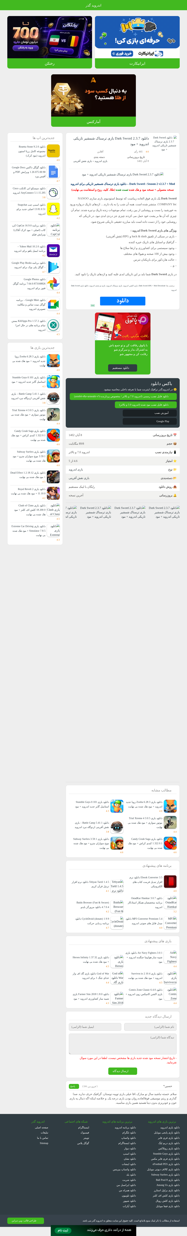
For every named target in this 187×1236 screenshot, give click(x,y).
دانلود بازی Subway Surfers (164, 1184)
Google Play (161, 425)
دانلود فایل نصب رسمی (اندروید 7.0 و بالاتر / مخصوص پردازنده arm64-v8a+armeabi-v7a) (123, 398)
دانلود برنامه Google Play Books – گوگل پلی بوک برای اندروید (29, 271)
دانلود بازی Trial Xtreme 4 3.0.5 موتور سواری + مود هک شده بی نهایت (144, 831)
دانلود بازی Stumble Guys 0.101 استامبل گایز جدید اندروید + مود (91, 813)
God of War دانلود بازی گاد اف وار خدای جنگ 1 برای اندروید (90, 984)
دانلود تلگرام (129, 1142)
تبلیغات (44, 1142)
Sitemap (43, 1152)
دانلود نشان (129, 1168)
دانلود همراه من (127, 1199)
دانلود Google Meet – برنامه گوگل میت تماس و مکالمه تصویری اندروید (29, 313)
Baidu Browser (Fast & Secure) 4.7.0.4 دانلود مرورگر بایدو (90, 913)
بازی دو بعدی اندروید (98, 285)
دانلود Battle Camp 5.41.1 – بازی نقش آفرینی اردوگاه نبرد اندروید (29, 411)
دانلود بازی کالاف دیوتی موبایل (163, 1178)
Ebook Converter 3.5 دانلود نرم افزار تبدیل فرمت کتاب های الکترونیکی (144, 890)
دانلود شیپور (129, 1210)
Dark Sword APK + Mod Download (151, 285)
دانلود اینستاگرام (127, 1152)
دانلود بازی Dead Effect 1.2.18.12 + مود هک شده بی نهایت (29, 495)
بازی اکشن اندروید (129, 285)
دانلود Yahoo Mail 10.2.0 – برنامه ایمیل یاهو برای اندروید (30, 253)
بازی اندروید (100, 161)
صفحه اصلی (41, 1136)
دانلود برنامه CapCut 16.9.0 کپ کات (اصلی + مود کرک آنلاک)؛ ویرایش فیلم (28, 234)
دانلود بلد (131, 1184)
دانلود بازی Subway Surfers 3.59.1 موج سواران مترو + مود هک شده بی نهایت (92, 851)
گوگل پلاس (82, 1152)
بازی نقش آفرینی (83, 161)
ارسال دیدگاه (120, 1080)
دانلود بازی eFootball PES (165, 1173)
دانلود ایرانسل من (126, 1194)
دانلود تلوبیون (128, 1204)
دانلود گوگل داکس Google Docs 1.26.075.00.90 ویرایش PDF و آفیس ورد (28, 171)
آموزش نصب (161, 417)
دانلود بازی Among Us (167, 1194)
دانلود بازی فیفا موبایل (168, 1215)
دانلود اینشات (129, 1173)
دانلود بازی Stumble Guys (165, 1163)
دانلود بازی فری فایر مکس (166, 1168)
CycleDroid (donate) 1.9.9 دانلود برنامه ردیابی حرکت (90, 929)
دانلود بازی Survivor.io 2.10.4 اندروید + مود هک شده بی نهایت (144, 984)
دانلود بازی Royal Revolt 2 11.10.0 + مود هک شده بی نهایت (30, 516)
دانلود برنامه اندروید (125, 1136)
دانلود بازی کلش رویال (168, 1210)
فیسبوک (84, 1142)
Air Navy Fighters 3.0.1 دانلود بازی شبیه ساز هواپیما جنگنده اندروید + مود (145, 966)
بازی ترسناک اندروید (114, 285)
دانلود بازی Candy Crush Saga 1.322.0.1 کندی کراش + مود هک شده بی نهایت (144, 851)
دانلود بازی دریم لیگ (169, 1152)
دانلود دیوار (130, 1157)
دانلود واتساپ (128, 1147)
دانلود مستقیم (120, 367)
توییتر (85, 1147)
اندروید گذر (93, 5)
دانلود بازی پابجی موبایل (166, 1142)
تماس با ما (42, 1147)
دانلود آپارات (129, 1215)
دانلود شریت (129, 1189)
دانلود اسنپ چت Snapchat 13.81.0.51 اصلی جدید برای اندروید (30, 213)
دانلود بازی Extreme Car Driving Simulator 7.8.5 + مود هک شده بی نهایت (28, 557)
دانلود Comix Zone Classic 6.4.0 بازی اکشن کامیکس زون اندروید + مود (143, 1003)
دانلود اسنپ (129, 1163)
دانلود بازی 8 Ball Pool (167, 1189)
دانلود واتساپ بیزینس (124, 1178)
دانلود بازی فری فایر (169, 1147)
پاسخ (73, 1095)
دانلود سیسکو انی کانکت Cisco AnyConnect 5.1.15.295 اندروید (28, 192)
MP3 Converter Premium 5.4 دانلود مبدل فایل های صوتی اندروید (143, 929)
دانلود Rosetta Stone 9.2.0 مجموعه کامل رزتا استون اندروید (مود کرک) (28, 151)
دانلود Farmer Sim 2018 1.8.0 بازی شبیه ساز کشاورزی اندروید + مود (91, 1003)
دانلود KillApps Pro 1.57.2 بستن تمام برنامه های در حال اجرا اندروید (29, 334)
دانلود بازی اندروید (170, 1136)
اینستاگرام (84, 1136)
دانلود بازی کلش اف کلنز (167, 1204)
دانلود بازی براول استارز (167, 1199)
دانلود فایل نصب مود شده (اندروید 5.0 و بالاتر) (143, 409)
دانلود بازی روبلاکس (169, 1157)
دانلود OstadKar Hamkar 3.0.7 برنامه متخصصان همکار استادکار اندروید (145, 911)
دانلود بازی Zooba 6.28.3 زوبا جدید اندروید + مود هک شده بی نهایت (144, 810)
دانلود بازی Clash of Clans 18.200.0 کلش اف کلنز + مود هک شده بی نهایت (30, 537)
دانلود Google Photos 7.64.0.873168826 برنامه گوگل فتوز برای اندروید (28, 292)
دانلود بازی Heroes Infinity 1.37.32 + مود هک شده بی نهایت (90, 968)
